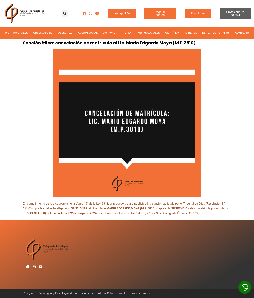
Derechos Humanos (216, 32)
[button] (65, 13)
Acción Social (88, 32)
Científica (172, 32)
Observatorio (43, 32)
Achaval (109, 32)
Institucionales (16, 32)
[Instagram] (91, 13)
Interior (126, 32)
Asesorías (65, 32)
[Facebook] (84, 13)
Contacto (242, 32)
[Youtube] (97, 13)
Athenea (191, 32)
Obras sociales (149, 32)
